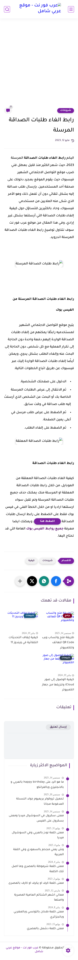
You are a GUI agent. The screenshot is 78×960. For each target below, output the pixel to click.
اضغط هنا (47, 521)
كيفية (31, 560)
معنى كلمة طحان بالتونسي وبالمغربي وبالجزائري (39, 914)
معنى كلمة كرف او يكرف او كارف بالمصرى (36, 883)
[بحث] (7, 9)
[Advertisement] (39, 65)
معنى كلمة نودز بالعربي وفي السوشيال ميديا (38, 835)
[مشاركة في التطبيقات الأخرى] (20, 581)
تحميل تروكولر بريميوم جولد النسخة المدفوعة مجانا (40, 801)
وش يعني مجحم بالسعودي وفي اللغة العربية (38, 852)
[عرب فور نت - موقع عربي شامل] (39, 9)
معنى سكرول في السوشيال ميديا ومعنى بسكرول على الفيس (36, 818)
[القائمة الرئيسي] (71, 9)
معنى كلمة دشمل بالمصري (45, 928)
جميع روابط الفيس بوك (44, 529)
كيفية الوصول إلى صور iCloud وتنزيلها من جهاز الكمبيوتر (58, 685)
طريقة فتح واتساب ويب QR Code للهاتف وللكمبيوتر (58, 643)
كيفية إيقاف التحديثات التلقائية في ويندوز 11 (23, 640)
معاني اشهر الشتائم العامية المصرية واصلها (39, 898)
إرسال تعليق (58, 727)
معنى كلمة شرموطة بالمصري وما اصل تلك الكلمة (38, 869)
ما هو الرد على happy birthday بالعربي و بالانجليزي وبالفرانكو (37, 785)
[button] (56, 581)
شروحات (65, 110)
